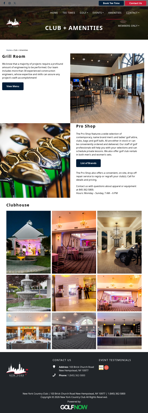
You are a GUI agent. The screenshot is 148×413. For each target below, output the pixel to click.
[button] (83, 12)
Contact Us (135, 3)
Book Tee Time (111, 3)
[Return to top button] (142, 407)
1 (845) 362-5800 (76, 375)
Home (9, 50)
